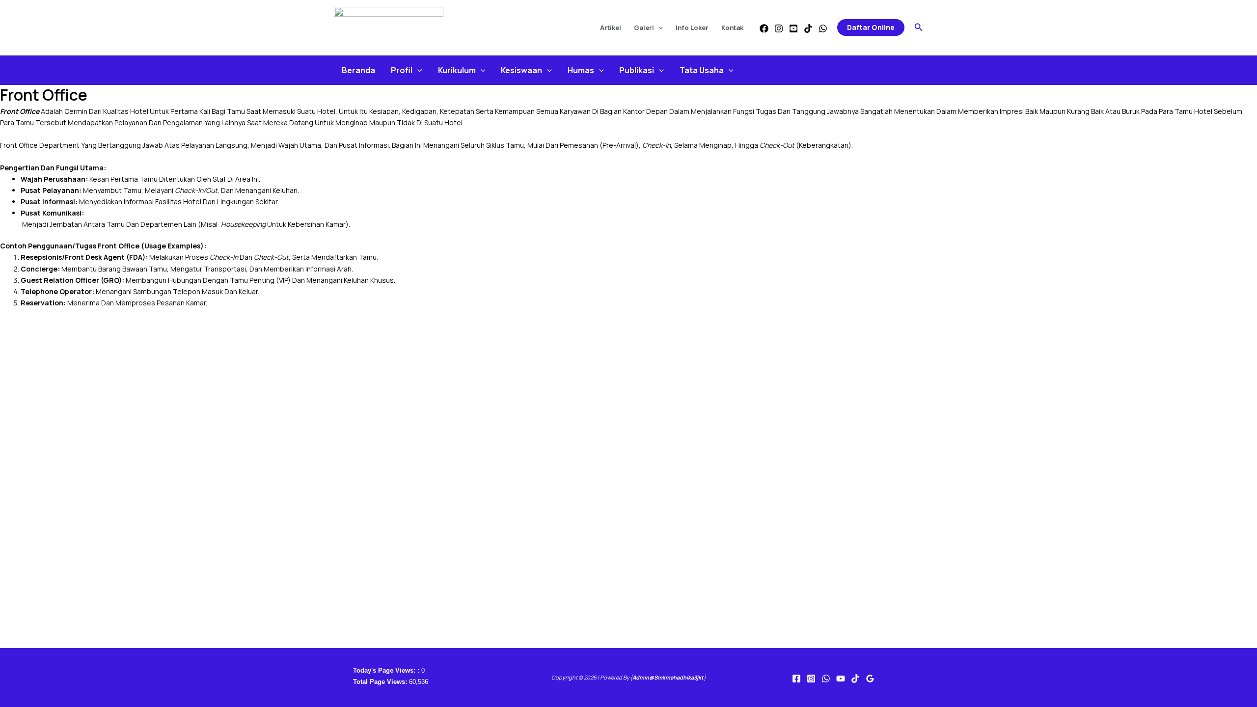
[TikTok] (808, 28)
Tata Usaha (702, 70)
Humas (581, 70)
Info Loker (692, 27)
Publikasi (636, 70)
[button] (658, 27)
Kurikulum (457, 70)
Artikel (610, 27)
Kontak (732, 27)
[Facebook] (764, 28)
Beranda (358, 70)
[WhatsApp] (823, 28)
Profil (401, 70)
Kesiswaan (521, 70)
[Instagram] (778, 28)
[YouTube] (793, 28)
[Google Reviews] (870, 678)
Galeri (644, 27)
